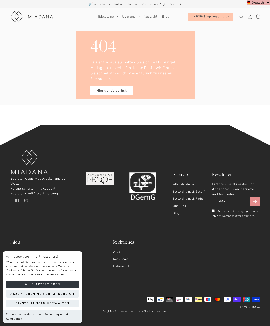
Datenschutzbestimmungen (24, 314)
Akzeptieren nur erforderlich (42, 294)
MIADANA (254, 307)
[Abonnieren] (254, 201)
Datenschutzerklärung (236, 216)
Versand (125, 311)
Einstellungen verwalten (42, 303)
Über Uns (179, 206)
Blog (176, 213)
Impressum (120, 259)
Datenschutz (122, 266)
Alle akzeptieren (42, 284)
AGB (116, 252)
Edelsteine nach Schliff (189, 192)
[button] (107, 16)
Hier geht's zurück (111, 90)
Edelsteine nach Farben (189, 199)
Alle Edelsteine (183, 184)
